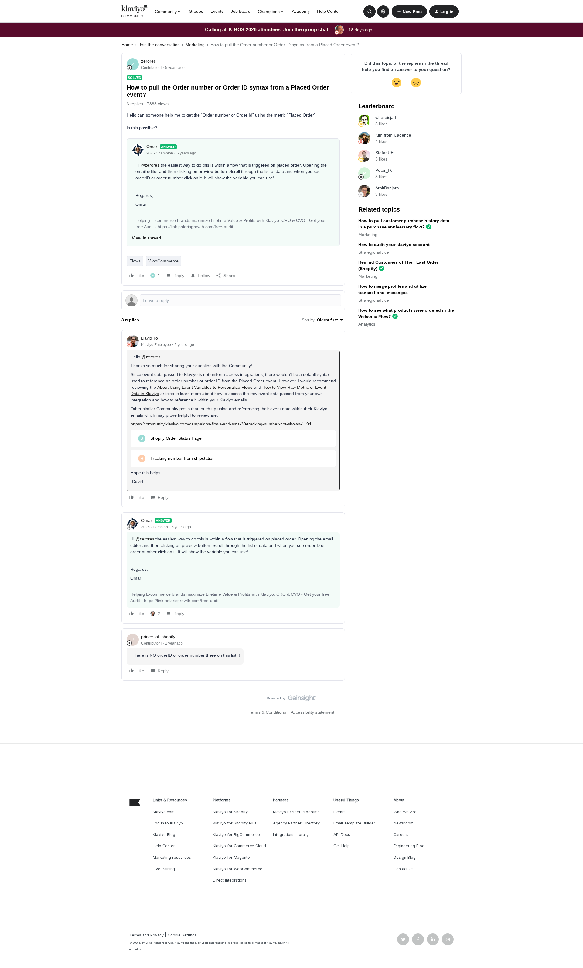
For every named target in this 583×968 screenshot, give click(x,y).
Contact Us (404, 869)
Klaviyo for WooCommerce (237, 869)
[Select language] (383, 11)
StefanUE (384, 152)
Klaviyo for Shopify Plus (235, 823)
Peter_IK (383, 170)
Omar (151, 146)
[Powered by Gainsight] (291, 699)
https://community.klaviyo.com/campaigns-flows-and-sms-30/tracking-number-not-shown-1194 (221, 423)
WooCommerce (163, 261)
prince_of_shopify (158, 636)
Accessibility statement (312, 712)
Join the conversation (159, 44)
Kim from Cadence (393, 135)
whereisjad (385, 117)
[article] (233, 418)
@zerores (150, 165)
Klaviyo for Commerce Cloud (239, 846)
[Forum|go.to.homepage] (134, 11)
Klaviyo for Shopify (230, 812)
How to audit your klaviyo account (394, 244)
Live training (164, 869)
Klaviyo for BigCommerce (236, 834)
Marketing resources (172, 857)
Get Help (341, 846)
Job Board (241, 11)
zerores (148, 61)
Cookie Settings (182, 935)
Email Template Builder (354, 823)
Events (216, 11)
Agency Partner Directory (296, 823)
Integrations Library (291, 834)
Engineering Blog (409, 846)
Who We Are (405, 812)
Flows (135, 261)
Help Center (328, 11)
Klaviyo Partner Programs (296, 812)
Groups (196, 11)
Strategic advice (373, 252)
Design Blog (405, 857)
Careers (401, 834)
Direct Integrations (230, 880)
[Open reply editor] (233, 300)
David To (149, 338)
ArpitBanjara (387, 187)
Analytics (366, 324)
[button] (409, 11)
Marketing (195, 44)
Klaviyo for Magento (231, 857)
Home (127, 44)
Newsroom (404, 823)
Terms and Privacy (146, 935)
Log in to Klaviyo (168, 823)
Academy (301, 11)
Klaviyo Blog (164, 834)
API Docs (341, 834)
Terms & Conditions (267, 712)
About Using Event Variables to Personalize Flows (205, 387)
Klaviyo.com (164, 812)
